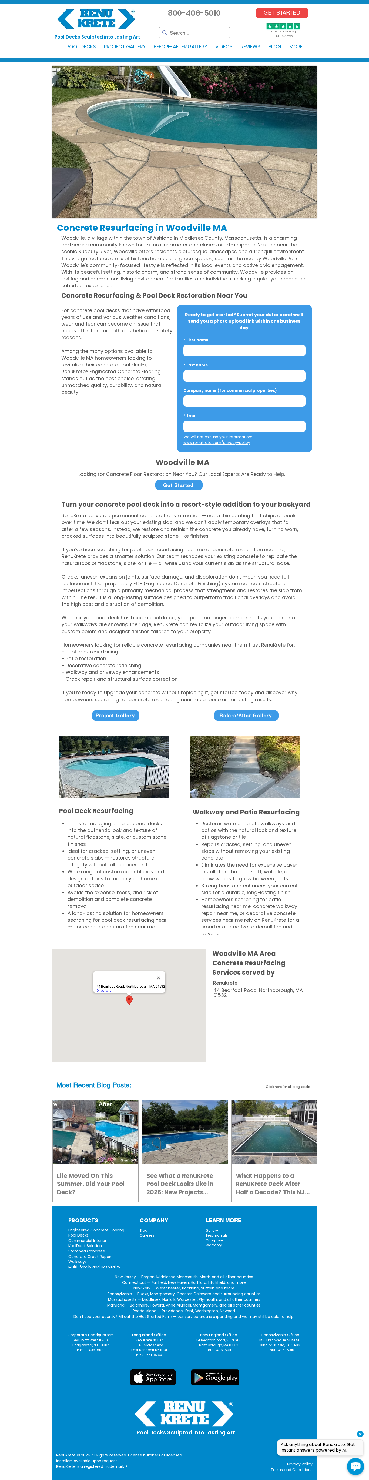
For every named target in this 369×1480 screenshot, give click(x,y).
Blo (102, 1085)
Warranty (214, 1245)
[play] (304, 213)
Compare (214, 1240)
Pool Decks (78, 1235)
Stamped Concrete (86, 1251)
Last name (195, 365)
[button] (81, 47)
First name (196, 340)
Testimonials (217, 1235)
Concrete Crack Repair (89, 1256)
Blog (143, 1230)
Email (190, 415)
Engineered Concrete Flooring (96, 1230)
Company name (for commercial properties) (230, 390)
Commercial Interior (87, 1240)
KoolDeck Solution (85, 1245)
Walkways (77, 1261)
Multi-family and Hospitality (94, 1267)
